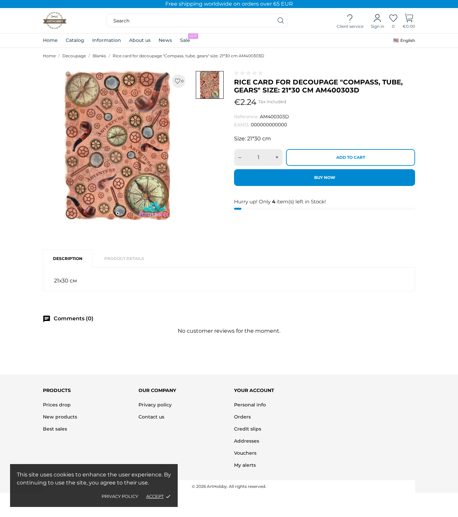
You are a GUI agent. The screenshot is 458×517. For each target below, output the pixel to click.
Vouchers (245, 453)
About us (140, 40)
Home (50, 40)
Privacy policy (120, 496)
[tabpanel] (117, 145)
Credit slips (247, 429)
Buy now (324, 177)
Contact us (151, 417)
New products (60, 417)
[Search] (281, 20)
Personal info (250, 405)
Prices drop (57, 405)
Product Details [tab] (124, 258)
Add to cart (350, 157)
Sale (188, 38)
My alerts (245, 465)
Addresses (246, 441)
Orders (242, 417)
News (165, 40)
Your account (254, 390)
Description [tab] (67, 258)
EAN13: (241, 125)
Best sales (55, 429)
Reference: (246, 117)
